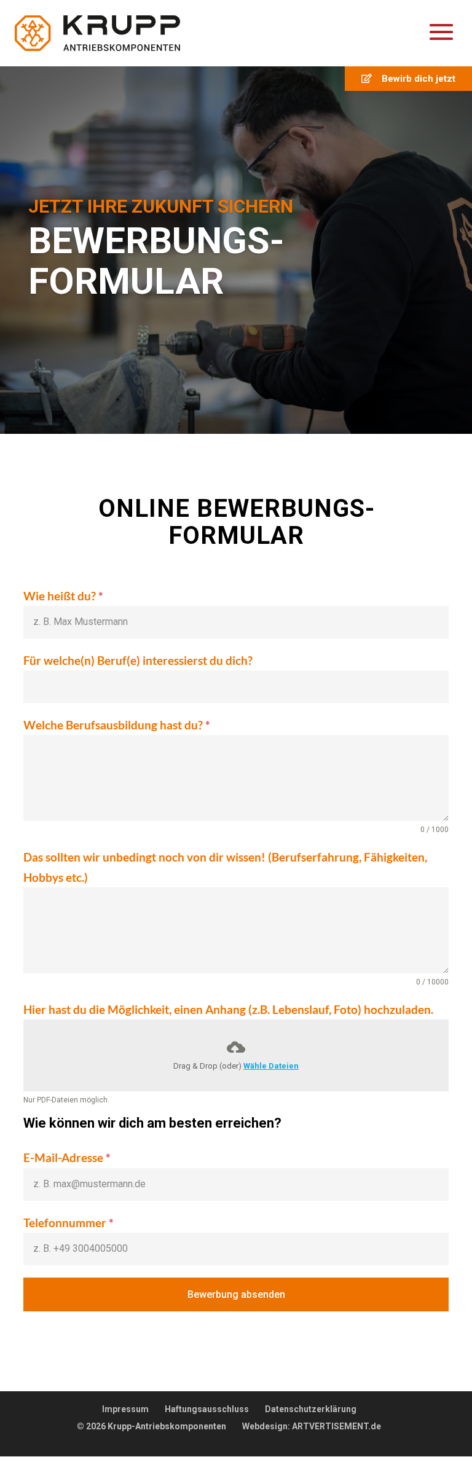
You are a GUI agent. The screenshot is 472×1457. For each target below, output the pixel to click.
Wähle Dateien (271, 1065)
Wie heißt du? (63, 596)
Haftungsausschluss (207, 1409)
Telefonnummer (68, 1222)
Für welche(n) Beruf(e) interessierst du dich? (138, 660)
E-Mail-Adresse (67, 1157)
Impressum (125, 1409)
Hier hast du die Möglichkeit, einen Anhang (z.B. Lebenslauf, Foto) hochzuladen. (228, 1009)
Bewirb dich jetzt (413, 78)
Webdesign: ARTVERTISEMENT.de (311, 1426)
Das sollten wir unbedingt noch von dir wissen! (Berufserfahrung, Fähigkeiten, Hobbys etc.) (225, 867)
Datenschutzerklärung (310, 1409)
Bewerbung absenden (236, 1294)
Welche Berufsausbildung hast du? (116, 725)
